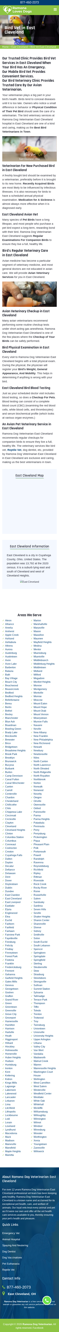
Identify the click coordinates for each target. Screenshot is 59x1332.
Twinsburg (39, 1025)
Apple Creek (12, 635)
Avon (8, 660)
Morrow (38, 696)
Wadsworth (40, 1057)
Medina (38, 645)
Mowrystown (40, 718)
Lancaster (10, 1097)
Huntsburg (10, 1064)
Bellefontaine (12, 700)
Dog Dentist (9, 1251)
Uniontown (39, 1028)
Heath (8, 1036)
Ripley (37, 873)
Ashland (9, 638)
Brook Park (11, 754)
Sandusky (39, 902)
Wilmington (40, 1119)
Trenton (38, 1014)
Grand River (11, 999)
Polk (36, 848)
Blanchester (11, 718)
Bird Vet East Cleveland (43, 47)
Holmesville (11, 1050)
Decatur (9, 866)
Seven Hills (40, 909)
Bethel (8, 710)
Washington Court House (43, 1074)
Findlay (9, 949)
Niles (36, 757)
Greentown (11, 1007)
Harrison (9, 1028)
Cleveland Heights (15, 830)
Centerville (11, 794)
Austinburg (11, 653)
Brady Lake (11, 732)
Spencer (38, 949)
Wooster (38, 1133)
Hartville (9, 1032)
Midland (38, 671)
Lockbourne (11, 1115)
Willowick (39, 1151)
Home (5, 47)
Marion (37, 620)
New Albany (40, 732)
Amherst (9, 631)
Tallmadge (39, 996)
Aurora (8, 649)
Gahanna (10, 974)
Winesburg (39, 1129)
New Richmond (42, 743)
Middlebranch (41, 660)
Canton (9, 786)
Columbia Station (14, 837)
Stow (36, 971)
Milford (37, 674)
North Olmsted (41, 768)
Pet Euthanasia (10, 1263)
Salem (37, 898)
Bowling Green (13, 729)
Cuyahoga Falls (13, 855)
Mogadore (39, 678)
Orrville (37, 801)
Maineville (10, 1144)
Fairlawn (10, 931)
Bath (7, 674)
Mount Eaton (40, 703)
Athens (9, 645)
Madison (9, 1140)
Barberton (10, 667)
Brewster (10, 739)
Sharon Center (41, 920)
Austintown (11, 656)
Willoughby (40, 1115)
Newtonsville (41, 754)
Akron (8, 620)
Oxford (37, 808)
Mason (37, 631)
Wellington (39, 1079)
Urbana (38, 1043)
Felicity (9, 945)
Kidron (8, 1079)
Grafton (9, 996)
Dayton (9, 862)
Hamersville (11, 1021)
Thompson (39, 1003)
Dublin (8, 887)
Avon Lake (11, 664)
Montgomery (40, 689)
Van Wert (38, 1050)
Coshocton (11, 848)
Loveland (10, 1126)
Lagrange (10, 1086)
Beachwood (11, 685)
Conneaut (10, 844)
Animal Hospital (11, 1239)
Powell (37, 855)
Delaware (10, 873)
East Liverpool (13, 902)
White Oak (39, 1101)
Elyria (8, 909)
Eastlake (10, 906)
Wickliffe (38, 1108)
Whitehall (39, 1104)
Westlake (39, 1097)
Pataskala (39, 822)
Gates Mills (11, 981)
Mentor (37, 649)
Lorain (8, 1122)
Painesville (40, 812)
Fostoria (9, 960)
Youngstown (40, 1144)
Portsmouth (40, 851)
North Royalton (42, 775)
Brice (8, 743)
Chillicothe (11, 804)
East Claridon (12, 895)
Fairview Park (12, 934)
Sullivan (38, 985)
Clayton (9, 822)
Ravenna (38, 862)
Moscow (38, 700)
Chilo (8, 808)
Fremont (9, 971)
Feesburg (10, 942)
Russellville (40, 895)
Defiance (10, 869)
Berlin (8, 707)
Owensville (40, 804)
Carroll (8, 790)
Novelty (38, 794)
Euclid (8, 920)
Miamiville (39, 656)
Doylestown (11, 884)
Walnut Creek (41, 1061)
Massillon (39, 635)
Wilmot (37, 1122)
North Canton (41, 761)
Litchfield (10, 1108)
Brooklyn (10, 757)
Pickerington (40, 837)
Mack (8, 1137)
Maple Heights (13, 1151)
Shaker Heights (42, 916)
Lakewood (10, 1093)
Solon (37, 938)
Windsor (38, 1126)
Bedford (9, 692)
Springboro (40, 952)
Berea (8, 703)
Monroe (38, 685)
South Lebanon (42, 945)
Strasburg (39, 974)
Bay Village (11, 678)
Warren (37, 1064)
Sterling (38, 963)
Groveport (10, 1017)
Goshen (9, 992)
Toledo (37, 1010)
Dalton (8, 859)
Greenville (10, 1010)
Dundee (9, 891)
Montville (38, 692)
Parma (37, 815)
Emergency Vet (11, 1233)
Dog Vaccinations (12, 1257)
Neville (37, 729)
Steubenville (40, 967)
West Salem (40, 1086)
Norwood (38, 790)
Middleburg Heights (44, 664)
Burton (8, 772)
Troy (36, 1021)
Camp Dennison (14, 775)
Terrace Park (40, 999)
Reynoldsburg (41, 866)
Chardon (10, 797)
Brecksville (11, 736)
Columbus (10, 840)
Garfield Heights (14, 978)
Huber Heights (13, 1057)
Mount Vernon (41, 714)
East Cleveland (19, 47)
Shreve (37, 927)
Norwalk (38, 786)
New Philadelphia (43, 739)
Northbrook (40, 779)
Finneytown (11, 952)
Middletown (40, 667)
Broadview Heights (15, 750)
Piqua (37, 840)
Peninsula (39, 826)
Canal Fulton (12, 779)
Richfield (38, 869)
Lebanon (10, 1101)
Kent (7, 1072)
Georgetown (11, 989)
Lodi (7, 1119)
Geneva (9, 985)
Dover (8, 880)
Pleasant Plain (41, 844)
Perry (36, 830)
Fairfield (9, 927)
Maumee (38, 638)
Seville (37, 913)
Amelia (9, 627)
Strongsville (40, 981)
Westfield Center (42, 1093)
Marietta (9, 1155)
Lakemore (10, 1090)
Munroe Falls (41, 721)
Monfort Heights (42, 682)
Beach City (11, 682)
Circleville (10, 819)
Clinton (9, 833)
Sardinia (38, 906)
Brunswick (10, 761)
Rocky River (40, 887)
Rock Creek (40, 884)
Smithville (39, 934)
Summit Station (42, 989)
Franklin (9, 963)
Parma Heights (42, 819)
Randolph (39, 859)
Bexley (9, 714)
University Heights (43, 1036)
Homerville (11, 1054)
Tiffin (36, 1007)
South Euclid (40, 942)
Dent (7, 877)
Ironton (9, 1068)
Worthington (40, 1137)
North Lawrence (42, 765)
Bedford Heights (14, 696)
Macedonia (11, 1133)
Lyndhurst (10, 1129)
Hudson (9, 1061)
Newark (38, 747)
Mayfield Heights (43, 642)
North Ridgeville (42, 772)
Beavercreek (12, 689)
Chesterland (11, 801)
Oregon (38, 797)
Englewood (11, 913)
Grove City (10, 1014)
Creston (9, 851)
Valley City (39, 1046)
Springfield (39, 960)
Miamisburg (40, 653)
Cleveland (10, 826)
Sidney (37, 931)
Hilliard (9, 1043)
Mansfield (10, 1147)
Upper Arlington (42, 1039)
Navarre (38, 725)
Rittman (38, 877)
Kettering (10, 1075)
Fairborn (9, 924)
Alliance (9, 624)
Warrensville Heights (45, 1068)
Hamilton (10, 1025)
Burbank (9, 768)
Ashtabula (10, 642)
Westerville (40, 1090)
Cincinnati (10, 815)
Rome (37, 891)
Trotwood (39, 1017)
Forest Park (11, 956)
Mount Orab (40, 710)
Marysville (39, 627)
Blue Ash (10, 721)
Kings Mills (11, 1082)
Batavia (9, 671)
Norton (37, 783)
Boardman (10, 725)
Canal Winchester (14, 783)
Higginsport (11, 1039)
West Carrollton (42, 1082)
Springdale (39, 956)
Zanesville (39, 1147)
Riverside (39, 880)
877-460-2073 (19, 1287)
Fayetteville (11, 938)
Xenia (37, 1140)
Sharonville (40, 924)
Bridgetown (11, 747)
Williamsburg (41, 1111)
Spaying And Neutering (15, 1245)
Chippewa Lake (13, 812)
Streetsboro (40, 978)
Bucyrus (9, 765)
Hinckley (10, 1046)
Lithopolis (10, 1111)
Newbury (38, 750)
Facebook (38, 1328)
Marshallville (40, 624)
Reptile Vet (8, 1269)
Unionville (39, 1032)
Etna (7, 916)
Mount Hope (40, 707)
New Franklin (41, 736)
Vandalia (38, 1054)
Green (8, 1003)
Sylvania (38, 992)
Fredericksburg (13, 967)
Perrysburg (39, 833)
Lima (7, 1104)
